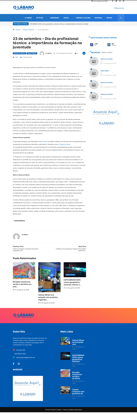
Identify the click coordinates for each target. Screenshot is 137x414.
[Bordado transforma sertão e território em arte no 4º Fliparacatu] (65, 373)
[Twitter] (116, 1)
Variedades (54, 18)
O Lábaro (28, 18)
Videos (66, 18)
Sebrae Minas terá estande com (78, 342)
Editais (109, 18)
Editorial (98, 18)
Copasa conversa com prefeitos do (78, 391)
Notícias (39, 18)
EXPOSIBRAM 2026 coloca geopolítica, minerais (78, 358)
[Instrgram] (120, 1)
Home (18, 29)
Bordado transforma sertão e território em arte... (22, 284)
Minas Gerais (32, 53)
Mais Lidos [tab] (107, 52)
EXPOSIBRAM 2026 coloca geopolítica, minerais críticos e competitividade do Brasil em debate (59, 24)
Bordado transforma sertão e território (77, 375)
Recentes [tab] (95, 52)
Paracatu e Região (21, 276)
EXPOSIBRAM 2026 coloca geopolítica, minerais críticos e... (72, 282)
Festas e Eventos (28, 29)
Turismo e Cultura (83, 18)
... (101, 61)
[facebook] (112, 1)
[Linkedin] (123, 1)
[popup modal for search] (121, 18)
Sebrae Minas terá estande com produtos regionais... (48, 297)
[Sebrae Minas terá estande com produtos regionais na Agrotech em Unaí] (65, 341)
